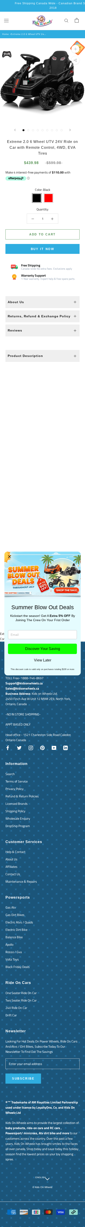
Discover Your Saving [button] (42, 649)
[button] (9, 557)
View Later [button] (42, 660)
